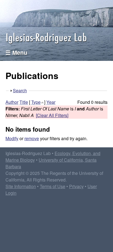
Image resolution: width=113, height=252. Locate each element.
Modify (11, 138)
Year (50, 102)
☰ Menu (16, 52)
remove (31, 138)
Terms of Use (52, 186)
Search (20, 90)
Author (11, 102)
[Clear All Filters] (52, 115)
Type (36, 102)
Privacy (76, 186)
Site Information (20, 186)
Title (23, 102)
